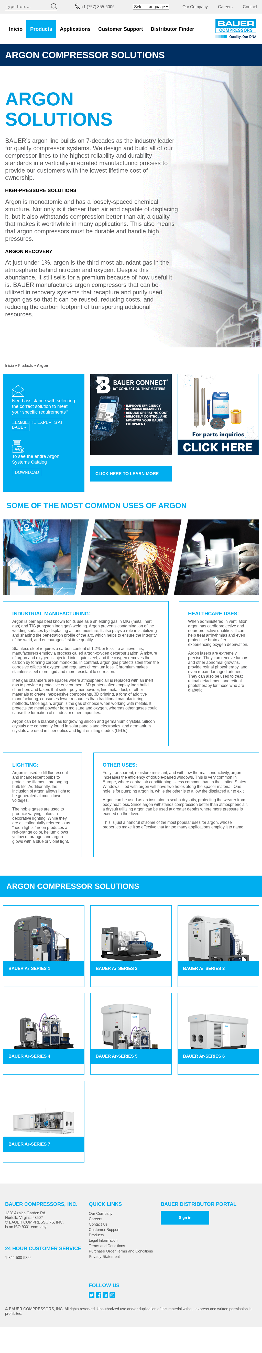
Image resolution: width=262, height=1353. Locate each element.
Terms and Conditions (107, 1246)
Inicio (16, 29)
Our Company (195, 7)
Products (41, 29)
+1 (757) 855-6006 (98, 7)
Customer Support (120, 29)
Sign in (185, 1217)
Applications (75, 29)
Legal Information (103, 1240)
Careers (225, 7)
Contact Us (98, 1224)
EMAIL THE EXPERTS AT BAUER (37, 424)
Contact (250, 7)
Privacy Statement (104, 1256)
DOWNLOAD (27, 472)
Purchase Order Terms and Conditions (121, 1251)
